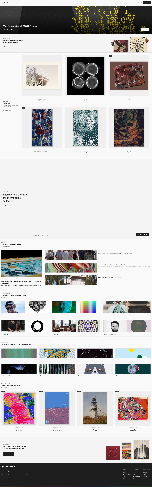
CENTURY (39, 235)
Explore (145, 29)
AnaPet (128, 100)
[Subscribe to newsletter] (25, 475)
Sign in (147, 2)
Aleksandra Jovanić (42, 100)
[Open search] (138, 3)
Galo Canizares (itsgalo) (57, 430)
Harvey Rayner (133, 430)
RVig (85, 100)
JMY (129, 152)
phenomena (42, 152)
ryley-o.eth (95, 430)
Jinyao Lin (85, 152)
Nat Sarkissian (19, 430)
